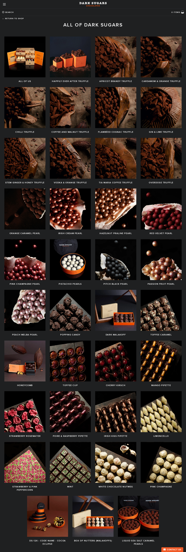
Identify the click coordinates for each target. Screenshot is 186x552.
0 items (175, 12)
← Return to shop (13, 19)
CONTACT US (173, 549)
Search (9, 12)
